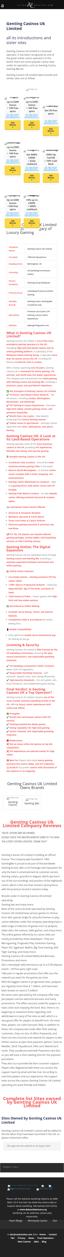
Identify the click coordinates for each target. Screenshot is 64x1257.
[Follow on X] (27, 1248)
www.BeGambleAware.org (33, 1209)
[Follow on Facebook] (19, 1248)
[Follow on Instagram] (36, 1248)
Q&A (36, 1241)
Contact (53, 1234)
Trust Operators (45, 1238)
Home (42, 1234)
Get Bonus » (32, 124)
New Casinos (24, 1241)
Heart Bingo (15, 1220)
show (15, 1167)
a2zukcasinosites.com (21, 1234)
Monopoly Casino (37, 1220)
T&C (13, 1238)
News (31, 1238)
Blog (44, 1241)
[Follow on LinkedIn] (44, 1248)
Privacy (21, 1238)
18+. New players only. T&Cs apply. (12, 115)
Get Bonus (13, 123)
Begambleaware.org (13, 117)
